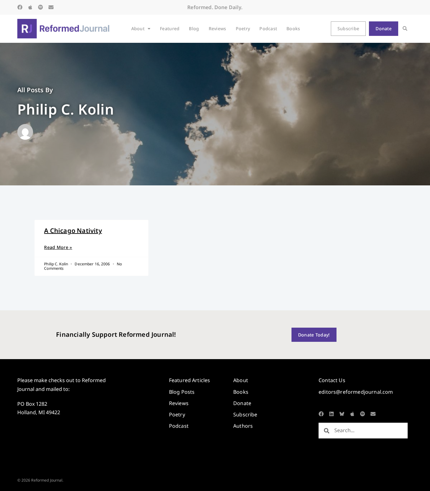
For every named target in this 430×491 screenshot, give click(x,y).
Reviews (217, 28)
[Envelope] (51, 7)
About (137, 28)
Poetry (243, 28)
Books (293, 28)
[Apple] (30, 7)
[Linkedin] (331, 413)
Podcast (268, 28)
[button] (405, 29)
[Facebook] (19, 7)
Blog (194, 28)
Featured (169, 28)
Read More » (58, 247)
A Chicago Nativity (73, 230)
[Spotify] (40, 7)
